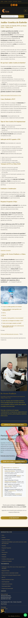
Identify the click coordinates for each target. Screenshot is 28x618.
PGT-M (4, 315)
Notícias (10, 1)
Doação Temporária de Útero (8, 579)
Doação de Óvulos (5, 570)
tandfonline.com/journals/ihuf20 (10, 481)
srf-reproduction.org (12, 490)
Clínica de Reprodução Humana (9, 334)
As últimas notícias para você (8, 558)
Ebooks (19, 1)
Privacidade (3, 607)
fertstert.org (19, 475)
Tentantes (4, 545)
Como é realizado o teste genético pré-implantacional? (12, 310)
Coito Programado (5, 581)
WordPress (17, 616)
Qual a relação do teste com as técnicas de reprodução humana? (13, 326)
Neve (9, 616)
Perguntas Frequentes (6, 547)
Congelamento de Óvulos (7, 583)
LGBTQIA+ (4, 554)
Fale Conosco (4, 552)
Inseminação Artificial (6, 586)
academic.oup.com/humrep (10, 470)
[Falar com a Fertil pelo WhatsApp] (25, 615)
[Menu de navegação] (25, 11)
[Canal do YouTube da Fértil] (12, 5)
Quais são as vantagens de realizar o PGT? (12, 320)
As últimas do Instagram (7, 561)
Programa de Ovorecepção (7, 588)
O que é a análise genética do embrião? (12, 306)
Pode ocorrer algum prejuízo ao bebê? (11, 323)
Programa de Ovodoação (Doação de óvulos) (11, 575)
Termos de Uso (4, 608)
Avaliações (4, 556)
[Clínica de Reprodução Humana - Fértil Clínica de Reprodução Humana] (6, 10)
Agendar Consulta (6, 250)
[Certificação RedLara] (3, 611)
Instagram (15, 1)
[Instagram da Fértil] (16, 5)
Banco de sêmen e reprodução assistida (10, 572)
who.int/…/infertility (8, 486)
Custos (3, 550)
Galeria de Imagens (6, 539)
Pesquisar (21, 16)
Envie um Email (4, 594)
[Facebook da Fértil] (14, 5)
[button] (14, 306)
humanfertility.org (18, 493)
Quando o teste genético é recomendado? (12, 318)
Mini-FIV (3, 577)
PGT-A (4, 312)
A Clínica (5, 1)
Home (2, 1)
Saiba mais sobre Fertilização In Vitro (11, 95)
